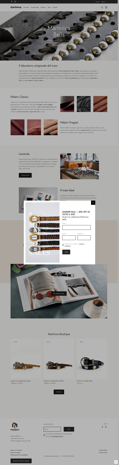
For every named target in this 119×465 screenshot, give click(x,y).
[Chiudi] (93, 203)
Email (64, 223)
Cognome (80, 234)
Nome (64, 234)
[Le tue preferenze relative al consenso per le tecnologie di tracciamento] (116, 462)
